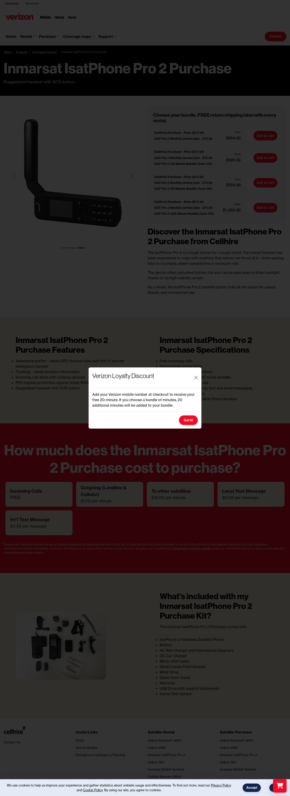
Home (59, 17)
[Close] (196, 377)
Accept (251, 788)
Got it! (188, 420)
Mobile (45, 17)
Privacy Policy (221, 785)
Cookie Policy (93, 790)
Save (72, 17)
